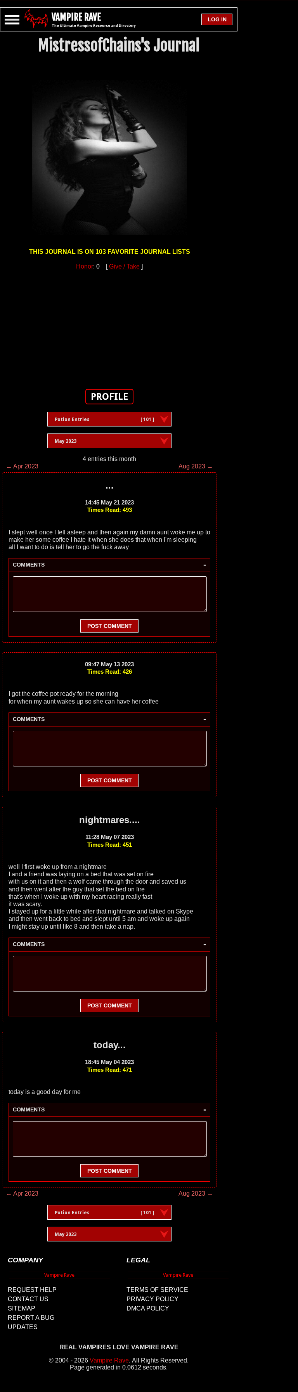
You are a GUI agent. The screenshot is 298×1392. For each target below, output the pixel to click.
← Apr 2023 (22, 466)
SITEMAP (21, 1308)
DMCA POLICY (147, 1308)
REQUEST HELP (32, 1289)
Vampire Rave (109, 1360)
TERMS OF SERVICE (157, 1289)
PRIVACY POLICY (152, 1299)
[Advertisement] (109, 325)
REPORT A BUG (31, 1317)
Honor (84, 266)
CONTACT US (28, 1299)
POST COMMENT (109, 626)
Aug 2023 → (195, 466)
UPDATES (23, 1327)
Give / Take (124, 266)
